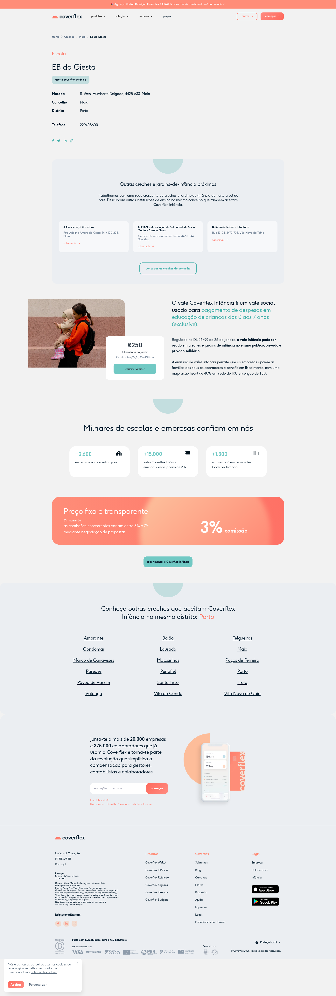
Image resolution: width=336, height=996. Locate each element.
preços (167, 16)
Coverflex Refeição (157, 877)
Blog (198, 870)
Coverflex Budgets (156, 899)
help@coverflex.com (67, 914)
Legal (198, 914)
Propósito (201, 892)
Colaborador (260, 870)
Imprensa (201, 907)
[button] (99, 16)
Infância (257, 877)
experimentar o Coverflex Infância (168, 561)
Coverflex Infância (156, 870)
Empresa (257, 862)
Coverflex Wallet (155, 862)
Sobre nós (201, 862)
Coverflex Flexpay (156, 892)
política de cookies (44, 972)
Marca (199, 885)
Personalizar (38, 984)
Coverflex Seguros (156, 885)
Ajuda (199, 899)
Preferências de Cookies (210, 922)
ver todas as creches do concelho (168, 268)
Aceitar (15, 984)
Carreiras (201, 877)
